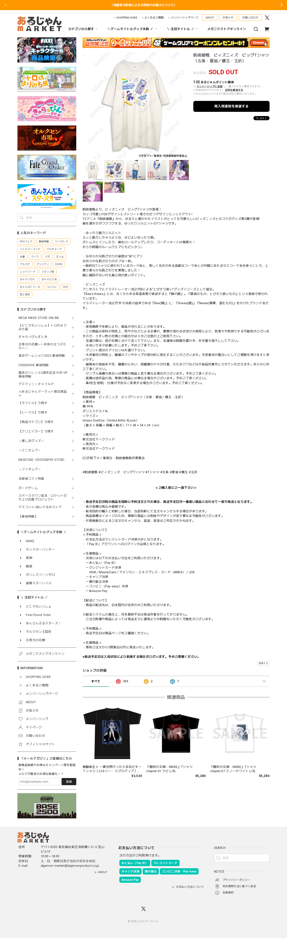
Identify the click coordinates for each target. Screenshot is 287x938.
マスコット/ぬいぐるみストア (40, 507)
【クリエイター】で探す (36, 431)
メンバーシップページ (184, 17)
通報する (263, 663)
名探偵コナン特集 (31, 479)
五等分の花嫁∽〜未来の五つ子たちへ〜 (42, 346)
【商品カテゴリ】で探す (36, 422)
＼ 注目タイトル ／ (180, 29)
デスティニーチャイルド (36, 384)
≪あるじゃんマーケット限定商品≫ (42, 393)
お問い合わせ (250, 17)
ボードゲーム (28, 488)
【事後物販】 (28, 516)
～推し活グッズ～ (31, 441)
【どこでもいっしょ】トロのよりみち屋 (42, 327)
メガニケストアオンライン (226, 29)
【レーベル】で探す (32, 412)
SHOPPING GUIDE (127, 17)
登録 (69, 781)
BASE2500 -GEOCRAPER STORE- (42, 460)
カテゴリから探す (81, 29)
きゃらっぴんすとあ (32, 337)
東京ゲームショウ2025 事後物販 (43, 356)
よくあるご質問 (154, 17)
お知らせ (227, 17)
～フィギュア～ (29, 469)
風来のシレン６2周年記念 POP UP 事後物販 (42, 374)
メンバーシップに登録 (209, 86)
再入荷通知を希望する (231, 106)
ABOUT (209, 17)
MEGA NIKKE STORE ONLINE (38, 318)
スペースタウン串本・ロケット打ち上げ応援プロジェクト (42, 497)
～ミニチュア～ (29, 450)
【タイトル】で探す (32, 403)
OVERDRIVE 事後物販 (33, 365)
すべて (95, 681)
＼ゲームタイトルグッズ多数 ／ (130, 29)
